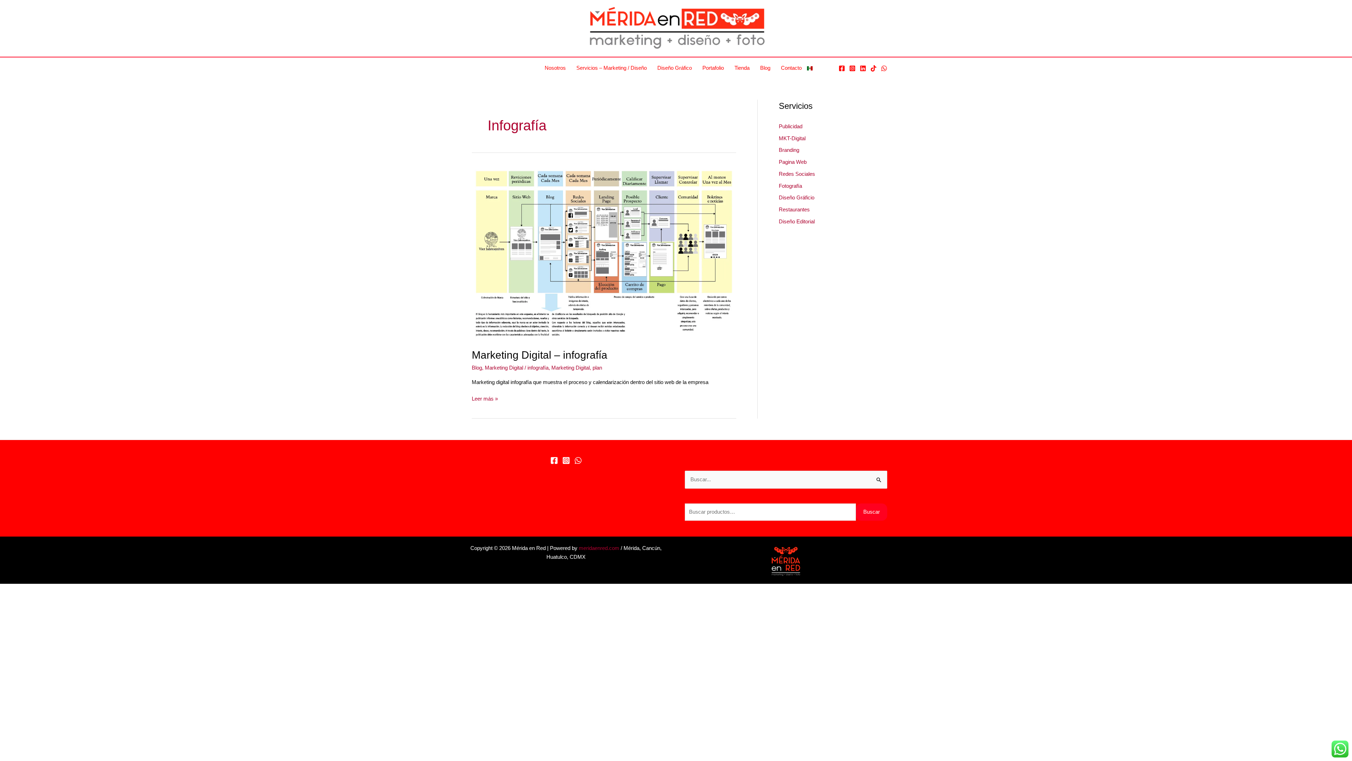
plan (597, 368)
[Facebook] (842, 68)
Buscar (871, 512)
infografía (538, 368)
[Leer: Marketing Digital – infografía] (604, 253)
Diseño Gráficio (796, 197)
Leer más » (485, 399)
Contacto (791, 68)
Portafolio (713, 68)
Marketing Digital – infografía (539, 355)
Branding (789, 150)
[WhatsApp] (884, 68)
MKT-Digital (792, 138)
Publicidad (790, 126)
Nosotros (555, 68)
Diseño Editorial (797, 221)
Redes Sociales (797, 174)
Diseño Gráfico (674, 68)
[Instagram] (852, 68)
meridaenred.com (599, 548)
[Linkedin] (863, 68)
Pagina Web (793, 162)
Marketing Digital (504, 368)
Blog (765, 68)
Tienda (742, 68)
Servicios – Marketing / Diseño (611, 68)
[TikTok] (873, 68)
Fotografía (790, 186)
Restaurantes (794, 209)
